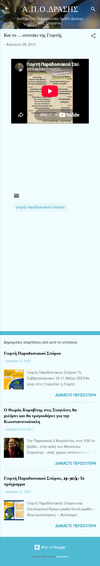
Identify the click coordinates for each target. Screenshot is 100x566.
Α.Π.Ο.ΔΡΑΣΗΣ (50, 9)
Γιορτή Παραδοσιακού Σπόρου (32, 353)
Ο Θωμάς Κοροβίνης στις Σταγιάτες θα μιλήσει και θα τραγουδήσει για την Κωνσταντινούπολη (40, 416)
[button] (93, 36)
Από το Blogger (53, 547)
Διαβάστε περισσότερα (75, 395)
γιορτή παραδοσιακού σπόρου (40, 207)
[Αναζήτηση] (93, 9)
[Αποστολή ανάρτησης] (16, 197)
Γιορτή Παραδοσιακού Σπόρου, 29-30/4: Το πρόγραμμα (44, 481)
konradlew (62, 556)
